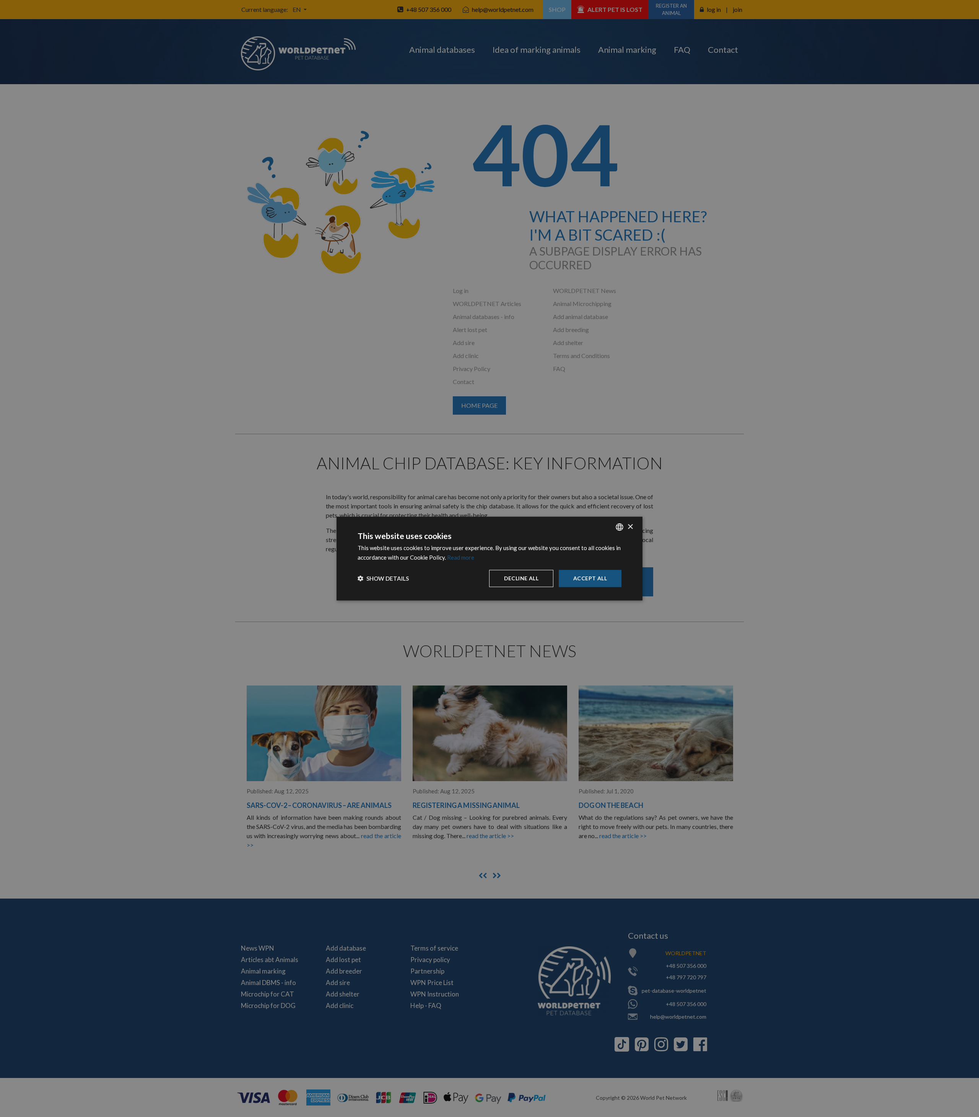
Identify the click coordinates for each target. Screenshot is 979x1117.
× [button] (630, 526)
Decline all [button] (521, 578)
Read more (460, 557)
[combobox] (619, 527)
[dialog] (489, 559)
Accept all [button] (590, 578)
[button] (383, 578)
